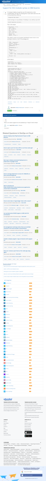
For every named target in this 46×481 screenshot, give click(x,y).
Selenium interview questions (14, 449)
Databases (30, 445)
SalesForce (8, 314)
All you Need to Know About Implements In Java (24, 464)
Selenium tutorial (6, 449)
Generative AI (8, 283)
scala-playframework (7, 144)
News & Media (6, 423)
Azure (7, 334)
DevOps (18, 443)
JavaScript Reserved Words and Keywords (10, 463)
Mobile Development (10, 365)
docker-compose (18, 209)
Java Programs (37, 461)
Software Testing (9, 320)
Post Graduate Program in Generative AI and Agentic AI (34, 405)
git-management (24, 235)
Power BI (7, 286)
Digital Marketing (9, 345)
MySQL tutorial (27, 453)
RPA (6, 371)
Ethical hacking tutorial (22, 455)
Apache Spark (8, 382)
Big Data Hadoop (9, 340)
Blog (4, 428)
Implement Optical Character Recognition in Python (10, 464)
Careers (26, 421)
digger (17, 205)
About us (5, 421)
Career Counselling (9, 385)
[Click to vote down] (4, 14)
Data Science (8, 291)
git (4, 235)
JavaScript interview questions (13, 450)
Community (6, 429)
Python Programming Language (9, 460)
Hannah (20, 165)
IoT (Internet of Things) (10, 354)
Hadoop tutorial (6, 458)
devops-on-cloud (18, 223)
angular (15, 247)
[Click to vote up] (4, 12)
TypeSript (8, 377)
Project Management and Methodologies (20, 445)
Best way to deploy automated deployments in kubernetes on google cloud (15, 160)
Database (7, 337)
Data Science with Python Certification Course (11, 408)
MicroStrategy (8, 362)
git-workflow (18, 235)
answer (10, 110)
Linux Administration (10, 360)
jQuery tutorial (12, 453)
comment (15, 110)
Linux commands (29, 452)
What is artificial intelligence (14, 458)
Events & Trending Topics (10, 388)
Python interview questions (19, 460)
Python (7, 311)
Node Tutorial (22, 458)
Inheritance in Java (37, 450)
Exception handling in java (37, 458)
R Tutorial (32, 461)
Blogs (33, 4)
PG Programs (13, 443)
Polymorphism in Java (7, 452)
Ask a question (28, 4)
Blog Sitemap (6, 433)
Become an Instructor (28, 423)
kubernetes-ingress (22, 221)
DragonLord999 (21, 232)
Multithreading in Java (28, 460)
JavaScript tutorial (6, 453)
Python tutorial (6, 455)
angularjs (9, 259)
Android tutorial (35, 452)
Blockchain (13, 205)
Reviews (5, 424)
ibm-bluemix (10, 101)
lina (19, 141)
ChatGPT (7, 294)
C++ (6, 351)
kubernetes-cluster (22, 195)
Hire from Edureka (28, 428)
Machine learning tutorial (35, 453)
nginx (28, 221)
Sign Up (41, 4)
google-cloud (21, 168)
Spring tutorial (21, 450)
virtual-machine (10, 182)
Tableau (7, 323)
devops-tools (10, 103)
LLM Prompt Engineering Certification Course (11, 407)
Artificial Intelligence (7, 443)
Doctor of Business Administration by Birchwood (33, 407)
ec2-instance (10, 154)
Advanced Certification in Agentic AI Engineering (12, 403)
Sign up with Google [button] (28, 471)
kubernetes (6, 168)
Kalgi (18, 192)
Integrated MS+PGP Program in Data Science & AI (33, 408)
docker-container (11, 209)
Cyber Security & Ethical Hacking (12, 297)
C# (6, 348)
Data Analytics (8, 300)
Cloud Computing (9, 303)
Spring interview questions (16, 452)
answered (8, 125)
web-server (37, 101)
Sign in (36, 478)
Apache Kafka (8, 380)
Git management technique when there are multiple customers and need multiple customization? (17, 227)
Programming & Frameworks (35, 443)
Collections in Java (28, 458)
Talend (7, 374)
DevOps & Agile (14, 232)
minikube (14, 197)
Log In (37, 4)
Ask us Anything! (9, 391)
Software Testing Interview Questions (24, 461)
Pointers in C (23, 452)
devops (15, 101)
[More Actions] (40, 111)
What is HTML (28, 449)
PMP (7, 308)
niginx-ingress (12, 223)
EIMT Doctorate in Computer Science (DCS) (32, 417)
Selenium (7, 317)
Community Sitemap (7, 434)
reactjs (14, 259)
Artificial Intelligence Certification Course (10, 410)
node (21, 101)
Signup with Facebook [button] (28, 475)
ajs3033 (16, 125)
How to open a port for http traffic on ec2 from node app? (18, 148)
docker (5, 170)
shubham (20, 179)
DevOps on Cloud (18, 107)
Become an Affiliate (28, 424)
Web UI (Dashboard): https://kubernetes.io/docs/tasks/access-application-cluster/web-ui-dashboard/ (17, 187)
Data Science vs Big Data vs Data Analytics (10, 461)
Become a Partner (28, 426)
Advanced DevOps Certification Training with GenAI (12, 405)
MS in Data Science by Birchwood (30, 410)
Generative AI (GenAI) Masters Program (31, 403)
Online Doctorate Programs (25, 443)
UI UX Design (8, 328)
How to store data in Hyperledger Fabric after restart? (17, 201)
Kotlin (7, 357)
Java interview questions (35, 449)
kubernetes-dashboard (7, 197)
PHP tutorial (5, 450)
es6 (18, 101)
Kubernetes (14, 192)
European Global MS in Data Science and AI (32, 415)
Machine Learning (9, 305)
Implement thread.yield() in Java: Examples (24, 463)
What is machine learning (13, 455)
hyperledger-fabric (12, 207)
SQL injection (29, 455)
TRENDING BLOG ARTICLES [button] (9, 447)
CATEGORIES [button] (6, 442)
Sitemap (5, 431)
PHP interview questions (29, 450)
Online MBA (5, 445)
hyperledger (19, 207)
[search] (13, 1)
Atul (23, 107)
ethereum (25, 101)
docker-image (27, 168)
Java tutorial (23, 449)
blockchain (30, 101)
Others (7, 368)
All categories (7, 280)
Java (6, 331)
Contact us (5, 426)
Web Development (9, 325)
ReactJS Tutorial (35, 460)
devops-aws (29, 154)
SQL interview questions (20, 453)
